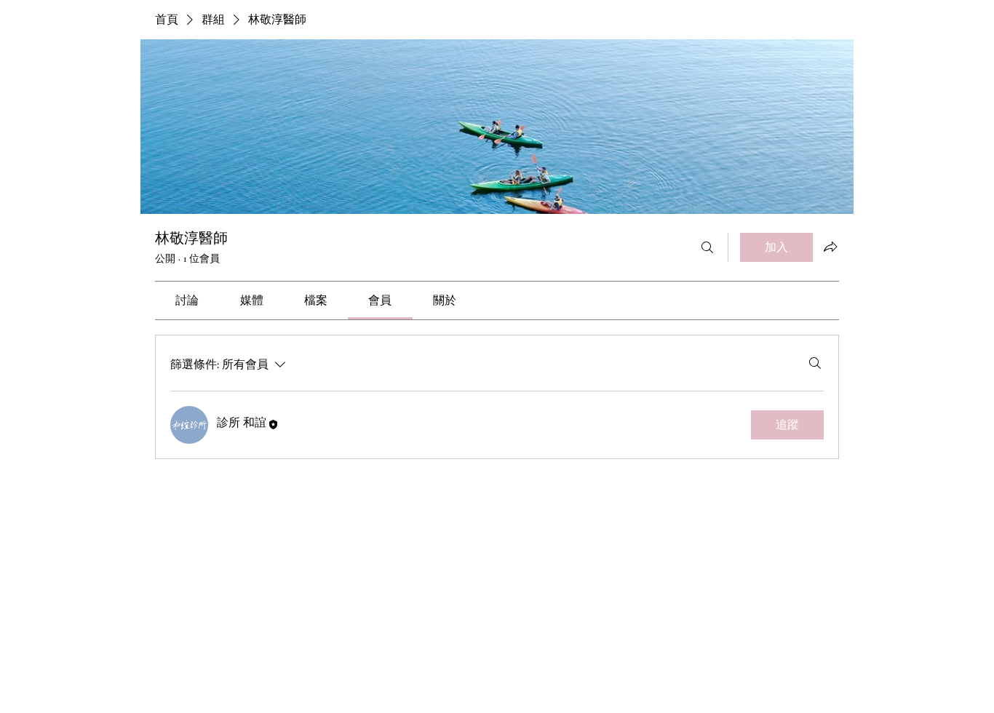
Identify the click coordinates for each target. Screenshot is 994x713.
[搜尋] (707, 247)
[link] (187, 300)
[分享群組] (830, 246)
